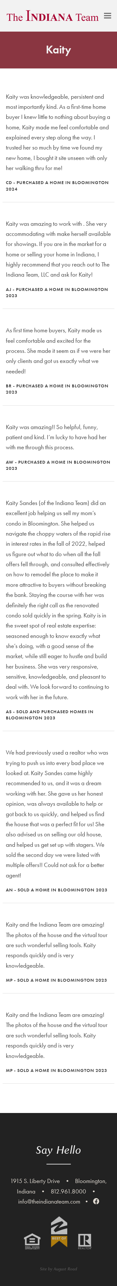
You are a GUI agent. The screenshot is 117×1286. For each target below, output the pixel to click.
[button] (107, 16)
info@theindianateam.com (49, 1201)
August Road (65, 1269)
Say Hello (59, 1150)
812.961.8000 (68, 1191)
